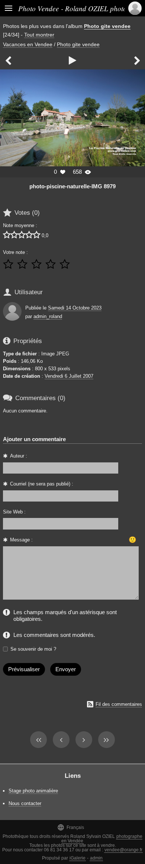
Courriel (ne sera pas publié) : (41, 484)
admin (96, 858)
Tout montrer (39, 35)
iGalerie (78, 858)
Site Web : (14, 512)
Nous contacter (25, 803)
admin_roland (47, 316)
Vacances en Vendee (27, 44)
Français (70, 827)
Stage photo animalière (33, 791)
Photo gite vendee (107, 26)
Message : (21, 540)
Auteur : (18, 456)
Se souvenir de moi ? (33, 649)
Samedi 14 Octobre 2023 (75, 308)
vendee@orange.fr (123, 850)
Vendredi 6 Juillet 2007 (69, 376)
